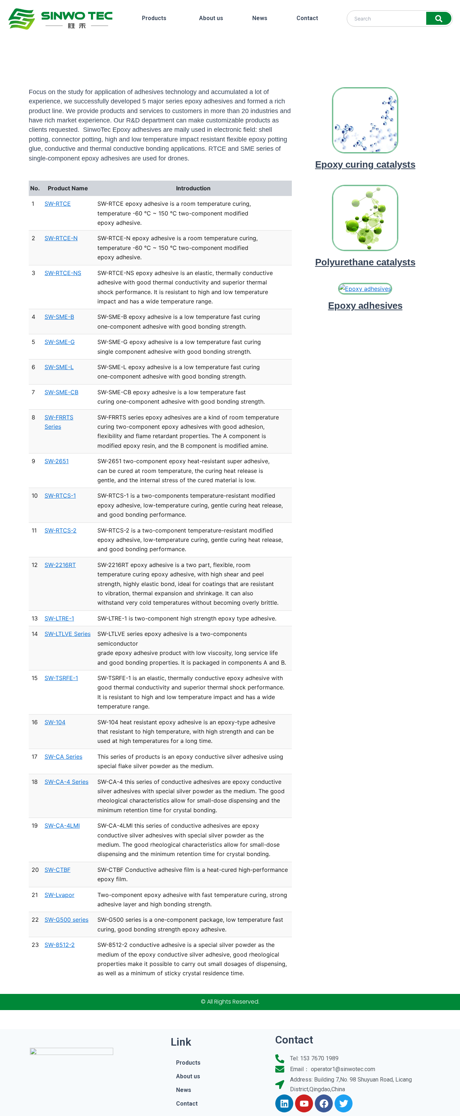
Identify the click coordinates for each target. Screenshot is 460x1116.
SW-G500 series (66, 919)
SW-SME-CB (61, 392)
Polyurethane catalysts (365, 262)
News (259, 18)
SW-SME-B (59, 316)
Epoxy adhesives (365, 305)
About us (211, 18)
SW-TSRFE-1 (61, 678)
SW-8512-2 (60, 944)
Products (154, 18)
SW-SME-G (60, 341)
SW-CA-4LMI (62, 825)
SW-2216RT (60, 564)
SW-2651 (57, 461)
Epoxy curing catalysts (365, 164)
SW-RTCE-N (61, 238)
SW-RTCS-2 (61, 530)
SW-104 (55, 722)
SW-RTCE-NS (63, 272)
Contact (307, 18)
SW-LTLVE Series (68, 633)
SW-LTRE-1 (59, 618)
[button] (156, 18)
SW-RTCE (58, 203)
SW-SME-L (59, 367)
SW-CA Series (63, 756)
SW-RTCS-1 (60, 495)
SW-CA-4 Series (66, 781)
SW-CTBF (57, 869)
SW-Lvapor (59, 894)
